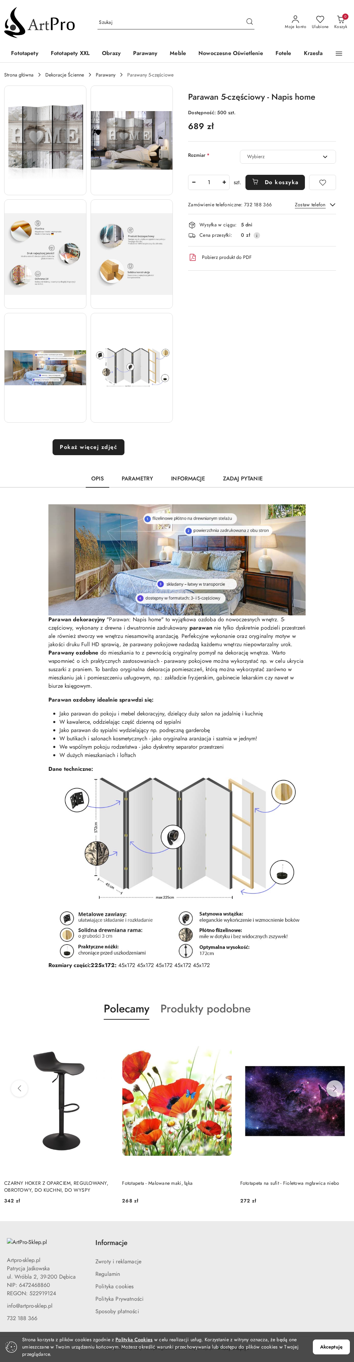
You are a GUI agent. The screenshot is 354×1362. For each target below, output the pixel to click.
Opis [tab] (97, 478)
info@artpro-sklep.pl (30, 1306)
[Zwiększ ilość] (224, 182)
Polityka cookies (114, 1286)
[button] (339, 53)
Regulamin (107, 1274)
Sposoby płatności (117, 1311)
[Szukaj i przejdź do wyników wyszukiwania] (249, 22)
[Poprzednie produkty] (19, 1088)
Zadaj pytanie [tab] (243, 478)
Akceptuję (331, 1346)
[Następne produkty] (334, 1088)
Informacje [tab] (188, 478)
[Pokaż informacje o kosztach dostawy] (257, 235)
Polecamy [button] (126, 1009)
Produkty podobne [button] (205, 1009)
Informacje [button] (111, 1243)
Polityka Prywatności (119, 1299)
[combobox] (288, 157)
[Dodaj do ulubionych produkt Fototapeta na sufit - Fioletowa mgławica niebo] (224, 1036)
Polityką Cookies (133, 1339)
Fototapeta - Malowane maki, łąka (39, 1183)
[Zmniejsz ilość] (193, 182)
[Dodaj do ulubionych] (322, 182)
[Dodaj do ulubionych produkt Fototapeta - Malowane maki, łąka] (106, 1036)
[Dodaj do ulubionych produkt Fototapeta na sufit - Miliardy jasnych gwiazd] (342, 1036)
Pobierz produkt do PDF (227, 257)
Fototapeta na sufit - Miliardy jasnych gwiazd (287, 1183)
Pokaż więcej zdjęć (88, 447)
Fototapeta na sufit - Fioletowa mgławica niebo (171, 1183)
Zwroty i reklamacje (118, 1261)
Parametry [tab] (137, 478)
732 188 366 (22, 1318)
